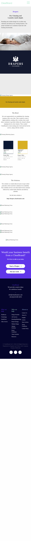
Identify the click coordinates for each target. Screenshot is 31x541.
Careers (23, 320)
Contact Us (24, 313)
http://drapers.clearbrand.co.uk (15, 198)
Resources (14, 336)
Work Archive (25, 322)
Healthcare (3, 314)
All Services (14, 317)
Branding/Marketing (16, 319)
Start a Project (14, 266)
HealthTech (4, 319)
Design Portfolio (15, 314)
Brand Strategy (15, 321)
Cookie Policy (25, 328)
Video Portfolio (15, 334)
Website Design (15, 324)
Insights (24, 317)
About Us (24, 315)
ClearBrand (15, 285)
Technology (4, 317)
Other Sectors (4, 321)
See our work (14, 272)
